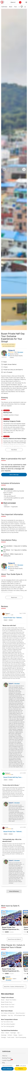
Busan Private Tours (6, 1002)
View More (14, 449)
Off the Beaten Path (19, 1015)
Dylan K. (11, 350)
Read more (14, 597)
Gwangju (3, 1037)
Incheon (10, 1035)
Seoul (2, 1032)
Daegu (15, 1035)
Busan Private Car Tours (7, 1004)
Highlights (4, 1015)
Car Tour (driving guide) (7, 1026)
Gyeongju (3, 1035)
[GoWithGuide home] (2, 2)
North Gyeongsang (21, 1037)
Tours (15, 6)
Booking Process (6, 1058)
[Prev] (4, 169)
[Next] (24, 169)
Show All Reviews (14, 891)
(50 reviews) (17, 683)
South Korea (4, 6)
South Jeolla (10, 1037)
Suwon (20, 1035)
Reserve (21, 1068)
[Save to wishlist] (22, 6)
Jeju (18, 1032)
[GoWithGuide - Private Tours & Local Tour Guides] (4, 353)
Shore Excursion (20, 1013)
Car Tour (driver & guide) (8, 1024)
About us (4, 1055)
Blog (3, 1062)
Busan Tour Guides (11, 1000)
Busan (10, 6)
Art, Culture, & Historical (7, 1013)
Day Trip (10, 1015)
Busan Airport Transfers (7, 1006)
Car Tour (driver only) (7, 1021)
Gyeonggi (13, 1032)
